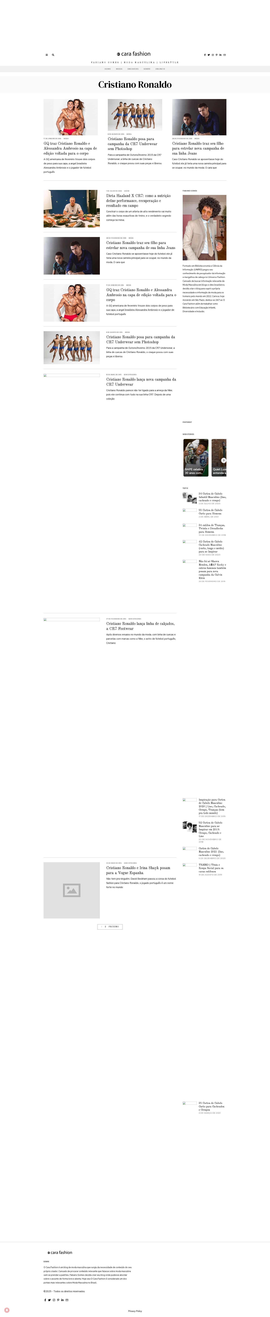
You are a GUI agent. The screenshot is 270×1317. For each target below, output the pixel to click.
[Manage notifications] (6, 1310)
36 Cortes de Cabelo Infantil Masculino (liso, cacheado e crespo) (212, 497)
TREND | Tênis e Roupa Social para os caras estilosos (211, 868)
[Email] (224, 55)
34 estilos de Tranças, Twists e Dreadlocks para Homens (212, 528)
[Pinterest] (216, 55)
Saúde (127, 191)
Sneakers (133, 69)
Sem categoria (130, 374)
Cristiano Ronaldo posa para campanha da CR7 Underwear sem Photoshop (132, 144)
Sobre (147, 69)
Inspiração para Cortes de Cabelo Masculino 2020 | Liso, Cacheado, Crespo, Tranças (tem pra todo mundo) (212, 807)
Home (108, 69)
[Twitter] (209, 55)
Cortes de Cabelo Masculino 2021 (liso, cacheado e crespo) (211, 852)
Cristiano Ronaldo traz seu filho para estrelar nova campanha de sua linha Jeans (198, 149)
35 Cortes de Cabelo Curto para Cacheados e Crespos (211, 1106)
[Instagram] (213, 55)
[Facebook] (204, 55)
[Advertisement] (94, 22)
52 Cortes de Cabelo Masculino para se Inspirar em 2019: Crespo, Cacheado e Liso (210, 830)
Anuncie (160, 69)
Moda (119, 69)
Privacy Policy (135, 1311)
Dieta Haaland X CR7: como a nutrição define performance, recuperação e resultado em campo (138, 201)
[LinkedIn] (220, 55)
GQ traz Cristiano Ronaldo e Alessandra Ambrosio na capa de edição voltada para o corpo (70, 149)
